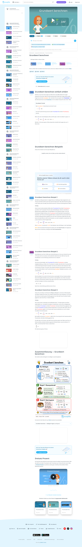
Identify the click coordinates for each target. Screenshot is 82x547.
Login (71, 2)
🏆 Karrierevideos (61, 188)
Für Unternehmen (33, 528)
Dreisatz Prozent (40, 464)
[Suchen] (52, 2)
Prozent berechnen (48, 52)
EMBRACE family (43, 542)
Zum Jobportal (53, 524)
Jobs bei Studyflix (22, 528)
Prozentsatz (49, 99)
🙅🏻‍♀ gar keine (45, 184)
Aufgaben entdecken (42, 81)
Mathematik (31, 52)
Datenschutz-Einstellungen (49, 539)
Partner (42, 528)
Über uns (13, 528)
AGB (34, 539)
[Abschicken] (75, 41)
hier (50, 420)
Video (70, 68)
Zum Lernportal (31, 524)
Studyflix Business (51, 528)
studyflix (7, 2)
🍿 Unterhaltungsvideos (62, 184)
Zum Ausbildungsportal (42, 524)
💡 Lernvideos (45, 188)
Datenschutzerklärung (68, 193)
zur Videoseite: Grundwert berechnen (54, 494)
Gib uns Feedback (60, 539)
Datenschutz (39, 539)
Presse (60, 528)
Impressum (29, 539)
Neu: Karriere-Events (61, 2)
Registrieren (77, 2)
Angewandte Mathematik (39, 52)
